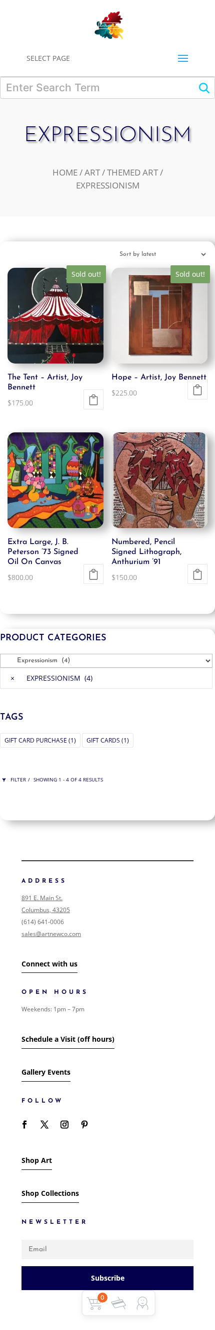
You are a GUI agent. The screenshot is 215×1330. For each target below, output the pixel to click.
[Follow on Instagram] (64, 1125)
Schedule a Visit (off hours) (68, 1039)
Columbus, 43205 (46, 910)
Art (92, 172)
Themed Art (132, 172)
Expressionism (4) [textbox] (51, 678)
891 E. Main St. (42, 898)
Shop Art (37, 1160)
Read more (94, 399)
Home (65, 172)
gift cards (107, 740)
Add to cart (94, 574)
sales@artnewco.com (51, 934)
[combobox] (106, 678)
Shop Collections (50, 1193)
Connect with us (50, 963)
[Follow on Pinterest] (84, 1125)
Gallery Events (46, 1072)
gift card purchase (40, 740)
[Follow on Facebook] (24, 1125)
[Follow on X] (44, 1125)
